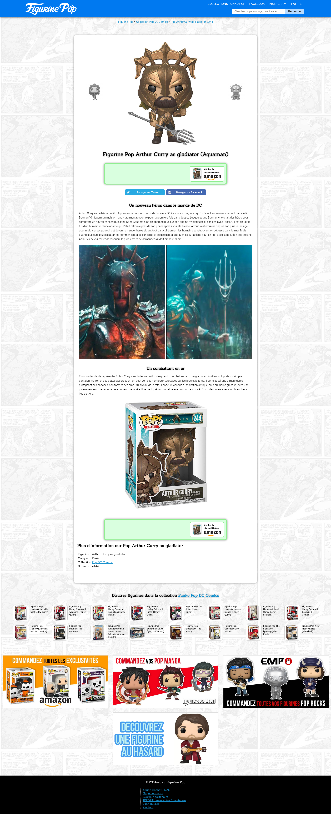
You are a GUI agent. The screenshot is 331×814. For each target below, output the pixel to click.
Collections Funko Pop (226, 4)
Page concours (153, 793)
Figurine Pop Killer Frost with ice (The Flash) (310, 629)
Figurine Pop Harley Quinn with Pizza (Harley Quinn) (155, 610)
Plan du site (151, 803)
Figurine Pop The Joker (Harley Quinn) (194, 609)
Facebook (257, 4)
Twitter (296, 4)
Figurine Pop (125, 21)
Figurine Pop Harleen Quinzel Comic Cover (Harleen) (271, 610)
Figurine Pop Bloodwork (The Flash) (193, 629)
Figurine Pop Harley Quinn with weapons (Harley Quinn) (77, 610)
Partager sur (148, 192)
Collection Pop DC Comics (152, 21)
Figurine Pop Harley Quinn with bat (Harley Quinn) (39, 609)
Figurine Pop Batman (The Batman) (75, 629)
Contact (148, 807)
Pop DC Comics (102, 562)
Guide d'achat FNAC (156, 790)
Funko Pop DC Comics (198, 595)
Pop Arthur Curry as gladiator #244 (192, 21)
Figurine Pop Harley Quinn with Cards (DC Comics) (310, 610)
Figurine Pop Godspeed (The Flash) (231, 629)
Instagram (277, 4)
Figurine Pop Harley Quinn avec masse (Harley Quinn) (233, 610)
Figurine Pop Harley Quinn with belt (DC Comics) (39, 629)
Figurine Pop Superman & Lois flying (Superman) (155, 629)
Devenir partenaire (155, 796)
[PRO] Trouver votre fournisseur (164, 800)
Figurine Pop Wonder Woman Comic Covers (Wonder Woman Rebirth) (116, 631)
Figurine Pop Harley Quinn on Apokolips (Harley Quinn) (116, 610)
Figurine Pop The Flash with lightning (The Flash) (271, 630)
